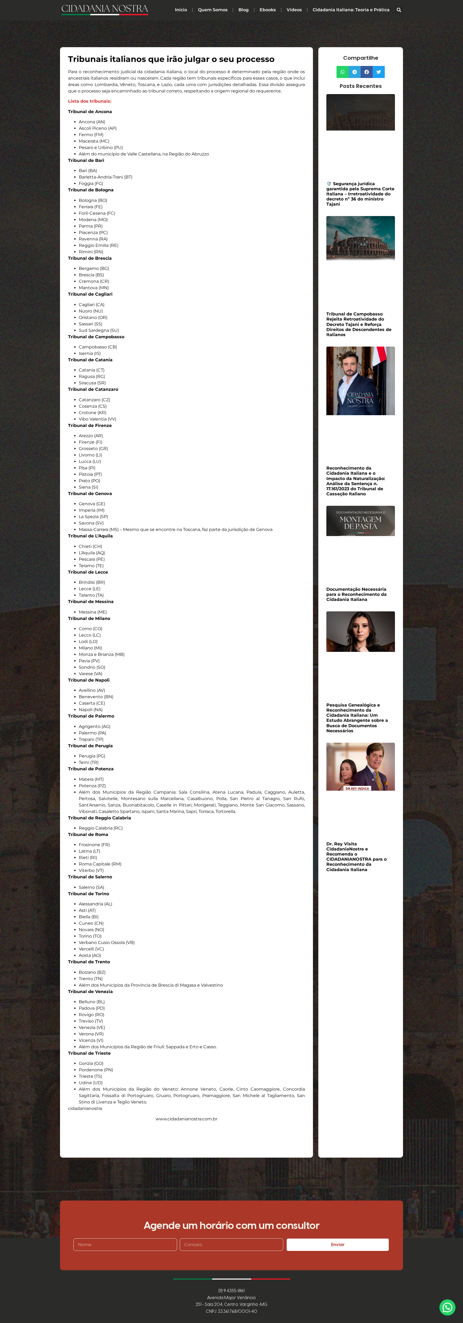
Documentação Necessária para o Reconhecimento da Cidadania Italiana (356, 594)
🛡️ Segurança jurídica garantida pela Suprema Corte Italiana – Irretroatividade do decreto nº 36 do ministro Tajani (360, 194)
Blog (243, 9)
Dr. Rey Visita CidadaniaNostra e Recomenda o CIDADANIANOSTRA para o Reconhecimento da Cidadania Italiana (356, 856)
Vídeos (294, 9)
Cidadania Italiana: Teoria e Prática (351, 9)
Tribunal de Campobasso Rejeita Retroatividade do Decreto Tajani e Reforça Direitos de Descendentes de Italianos (358, 324)
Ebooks (268, 9)
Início (181, 9)
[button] (399, 10)
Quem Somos (212, 9)
